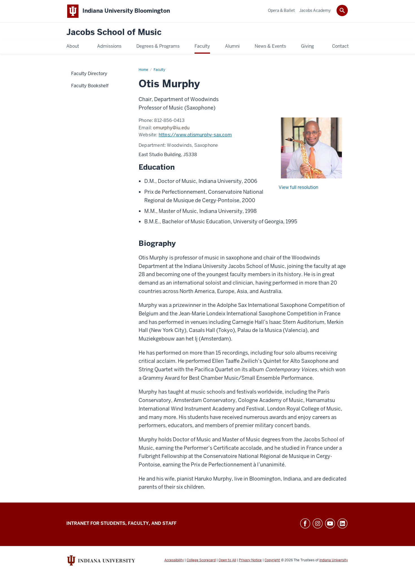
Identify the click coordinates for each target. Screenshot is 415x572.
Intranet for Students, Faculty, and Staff (121, 523)
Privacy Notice (250, 560)
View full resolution (298, 187)
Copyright (272, 560)
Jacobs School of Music (113, 32)
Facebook (305, 523)
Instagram (318, 523)
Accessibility (174, 560)
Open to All (227, 560)
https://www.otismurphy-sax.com (195, 135)
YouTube (330, 523)
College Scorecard (201, 560)
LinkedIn (342, 523)
